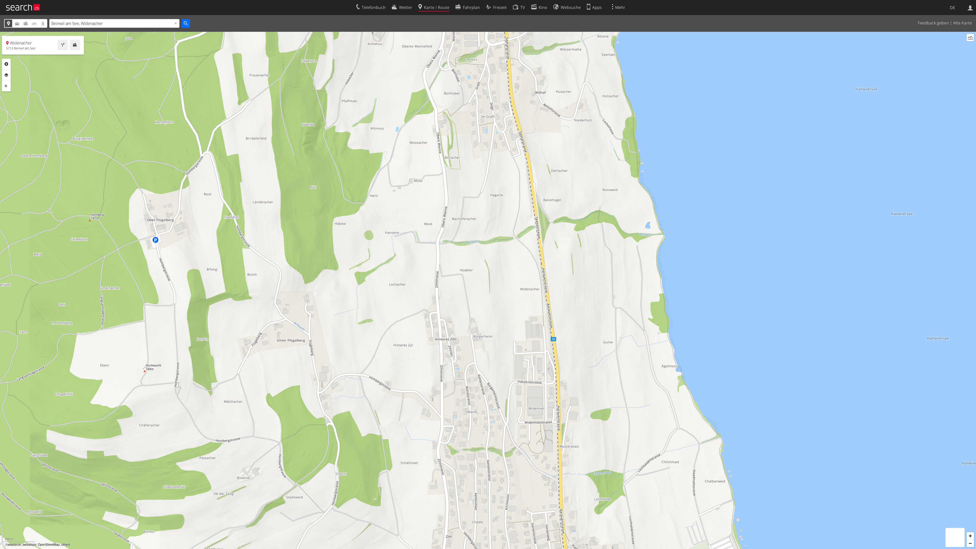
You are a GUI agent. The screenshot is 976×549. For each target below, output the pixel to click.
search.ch (14, 544)
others (65, 544)
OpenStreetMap (49, 544)
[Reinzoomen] (970, 536)
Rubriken (6, 64)
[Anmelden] (970, 7)
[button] (529, 287)
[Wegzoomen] (970, 543)
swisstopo (29, 544)
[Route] (62, 45)
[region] (488, 290)
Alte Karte (962, 23)
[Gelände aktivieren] (970, 37)
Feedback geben (933, 23)
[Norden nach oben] (970, 47)
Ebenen (6, 75)
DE (952, 7)
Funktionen (6, 86)
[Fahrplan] (75, 45)
